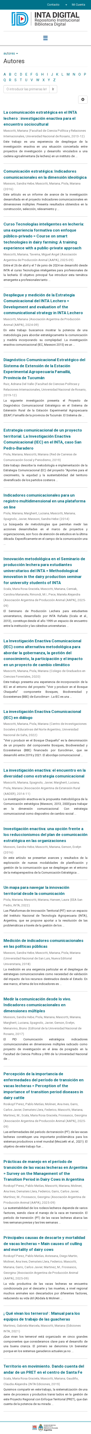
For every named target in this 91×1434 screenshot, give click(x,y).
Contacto (53, 4)
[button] (66, 4)
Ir (53, 89)
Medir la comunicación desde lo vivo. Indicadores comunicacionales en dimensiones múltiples (37, 1005)
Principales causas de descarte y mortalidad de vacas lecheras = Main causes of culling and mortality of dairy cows (44, 1243)
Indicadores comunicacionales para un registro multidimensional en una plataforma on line (44, 501)
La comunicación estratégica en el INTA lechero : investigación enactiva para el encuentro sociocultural (40, 118)
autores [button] (10, 53)
